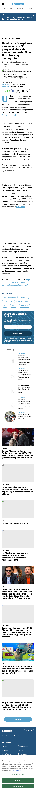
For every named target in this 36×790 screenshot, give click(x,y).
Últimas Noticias (23, 746)
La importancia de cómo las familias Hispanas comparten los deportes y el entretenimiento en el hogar (17, 490)
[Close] (33, 758)
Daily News (20, 207)
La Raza (4, 38)
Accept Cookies (18, 786)
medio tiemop (23, 301)
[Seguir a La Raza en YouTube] (11, 735)
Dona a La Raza (8, 8)
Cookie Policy (17, 770)
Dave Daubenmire (10, 297)
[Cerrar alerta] (34, 15)
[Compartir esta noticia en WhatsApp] (8, 91)
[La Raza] (18, 4)
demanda (24, 297)
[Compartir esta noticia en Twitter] (18, 91)
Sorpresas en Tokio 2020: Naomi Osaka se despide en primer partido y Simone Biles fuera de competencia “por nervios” (17, 706)
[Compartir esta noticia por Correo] (23, 91)
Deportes (6, 484)
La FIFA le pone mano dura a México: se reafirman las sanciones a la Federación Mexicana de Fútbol (15, 556)
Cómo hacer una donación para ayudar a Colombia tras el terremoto (17, 18)
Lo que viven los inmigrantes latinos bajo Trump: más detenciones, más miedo (24, 389)
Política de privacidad (10, 340)
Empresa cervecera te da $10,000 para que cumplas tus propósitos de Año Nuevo (17, 282)
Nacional (17, 38)
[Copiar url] (28, 91)
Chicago (20, 8)
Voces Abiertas (7, 754)
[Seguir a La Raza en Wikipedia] (19, 735)
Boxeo (5, 448)
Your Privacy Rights (18, 774)
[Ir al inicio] (10, 731)
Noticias (10, 38)
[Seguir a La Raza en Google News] (15, 735)
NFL (5, 306)
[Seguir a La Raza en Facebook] (3, 735)
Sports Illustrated (9, 115)
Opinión (20, 750)
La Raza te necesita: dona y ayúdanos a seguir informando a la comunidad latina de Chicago (24, 360)
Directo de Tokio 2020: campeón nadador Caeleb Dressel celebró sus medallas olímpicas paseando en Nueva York (17, 669)
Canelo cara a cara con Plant (15, 523)
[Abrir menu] (3, 4)
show (13, 306)
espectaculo (8, 301)
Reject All (18, 780)
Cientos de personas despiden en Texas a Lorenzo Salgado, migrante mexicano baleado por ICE (25, 404)
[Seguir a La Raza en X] (7, 735)
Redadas (30, 8)
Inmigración (5, 750)
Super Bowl (25, 306)
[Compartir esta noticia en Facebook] (13, 91)
